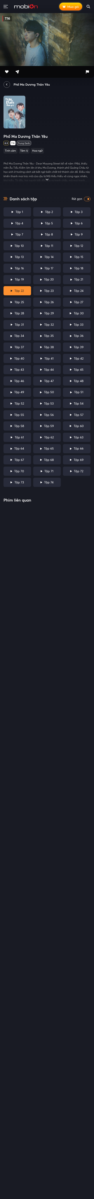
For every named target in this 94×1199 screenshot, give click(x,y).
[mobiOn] (26, 6)
